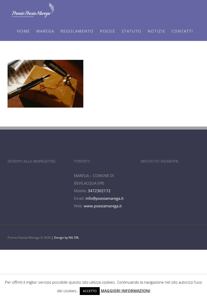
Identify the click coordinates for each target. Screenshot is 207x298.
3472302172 (99, 190)
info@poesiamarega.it (104, 198)
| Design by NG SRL (65, 237)
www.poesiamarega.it (103, 205)
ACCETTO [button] (90, 291)
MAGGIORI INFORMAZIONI (125, 290)
